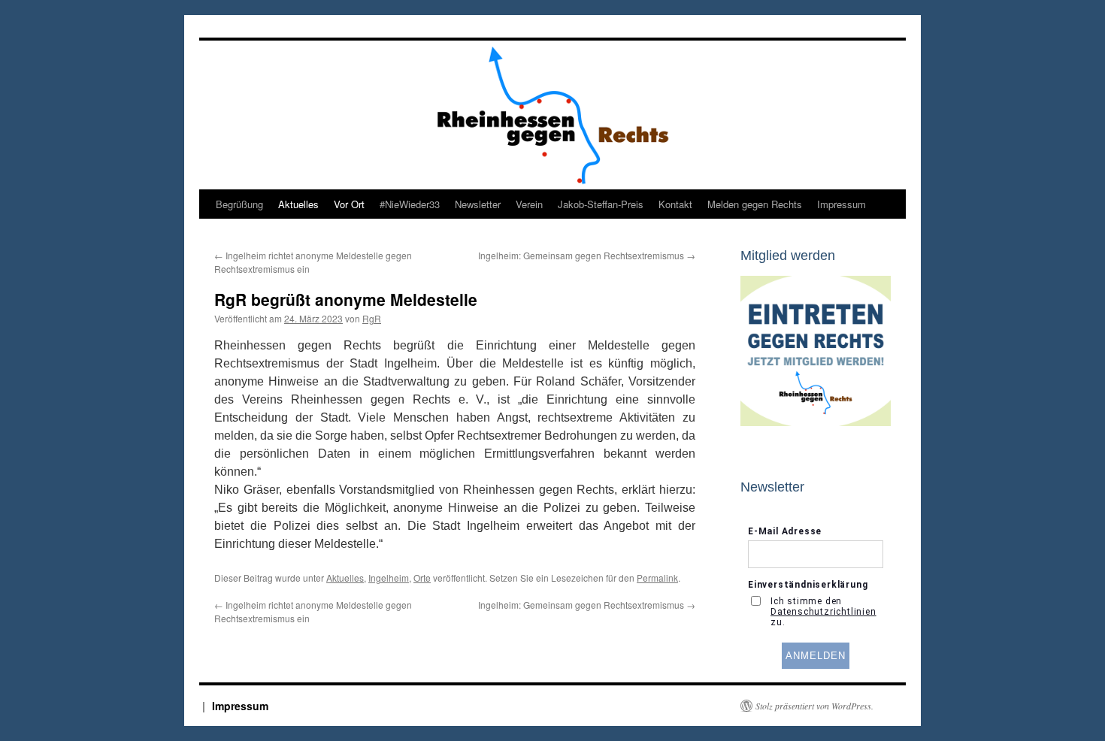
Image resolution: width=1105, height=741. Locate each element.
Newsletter (478, 204)
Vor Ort (349, 204)
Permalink (657, 577)
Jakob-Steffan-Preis (600, 204)
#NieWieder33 (410, 204)
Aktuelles (298, 204)
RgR (371, 318)
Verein (529, 204)
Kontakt (675, 204)
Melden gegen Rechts (754, 204)
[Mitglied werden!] (815, 422)
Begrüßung (239, 204)
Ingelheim (388, 577)
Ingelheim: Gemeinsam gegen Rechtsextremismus (586, 255)
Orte (422, 577)
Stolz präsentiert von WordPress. (814, 706)
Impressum (841, 204)
